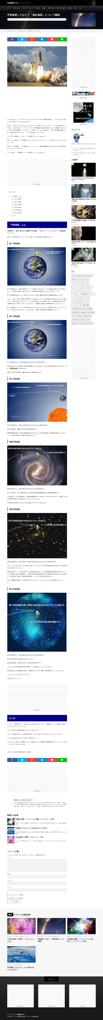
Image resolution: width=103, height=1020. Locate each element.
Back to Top (52, 979)
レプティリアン (76, 305)
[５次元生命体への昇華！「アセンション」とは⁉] (10, 839)
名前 (9, 874)
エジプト (85, 286)
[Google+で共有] (32, 39)
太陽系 (43, 8)
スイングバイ (23, 19)
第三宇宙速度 (16, 204)
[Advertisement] (37, 103)
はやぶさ (79, 279)
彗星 (90, 316)
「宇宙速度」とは (15, 196)
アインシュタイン (76, 283)
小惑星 (85, 316)
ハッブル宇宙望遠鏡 (82, 294)
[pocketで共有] (52, 39)
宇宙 (90, 936)
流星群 (73, 323)
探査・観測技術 (61, 8)
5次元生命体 (21, 936)
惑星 (49, 19)
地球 (84, 308)
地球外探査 (29, 19)
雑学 (76, 8)
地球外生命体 (51, 8)
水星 (89, 319)
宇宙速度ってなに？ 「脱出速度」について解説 (50, 940)
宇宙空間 (41, 19)
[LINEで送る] (62, 39)
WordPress (35, 1016)
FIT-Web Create (21, 1016)
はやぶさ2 (85, 279)
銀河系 (38, 8)
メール (9, 880)
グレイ (90, 286)
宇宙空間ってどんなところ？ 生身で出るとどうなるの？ (31, 828)
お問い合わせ (16, 8)
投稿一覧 (29, 800)
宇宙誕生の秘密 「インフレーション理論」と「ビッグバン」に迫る (34, 819)
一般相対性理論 (85, 305)
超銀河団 (53, 19)
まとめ (12, 215)
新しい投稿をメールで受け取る (15, 898)
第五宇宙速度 (16, 210)
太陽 (34, 19)
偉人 (80, 8)
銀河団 (56, 19)
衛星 (83, 323)
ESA (73, 276)
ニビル (73, 294)
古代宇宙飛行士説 (76, 308)
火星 (78, 323)
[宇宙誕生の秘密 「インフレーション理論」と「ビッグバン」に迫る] (10, 821)
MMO (86, 276)
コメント (9, 858)
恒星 (73, 319)
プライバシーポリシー (28, 8)
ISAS (77, 276)
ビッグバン (91, 294)
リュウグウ (85, 301)
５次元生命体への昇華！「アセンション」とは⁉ (29, 837)
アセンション (27, 936)
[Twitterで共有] (22, 39)
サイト (9, 887)
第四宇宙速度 (16, 207)
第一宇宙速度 (16, 199)
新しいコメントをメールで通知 (15, 895)
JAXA (81, 276)
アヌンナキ (85, 283)
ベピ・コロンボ (85, 297)
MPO (91, 276)
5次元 (16, 936)
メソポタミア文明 (76, 301)
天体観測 (70, 8)
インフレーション (76, 286)
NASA (73, 279)
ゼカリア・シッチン (85, 290)
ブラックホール (76, 297)
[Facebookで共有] (12, 39)
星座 (82, 319)
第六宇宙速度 (16, 213)
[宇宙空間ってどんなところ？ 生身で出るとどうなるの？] (10, 830)
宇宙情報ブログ (21, 1014)
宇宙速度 (45, 19)
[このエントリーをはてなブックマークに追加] (42, 39)
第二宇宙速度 (16, 201)
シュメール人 (75, 290)
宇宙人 (73, 316)
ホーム (9, 8)
